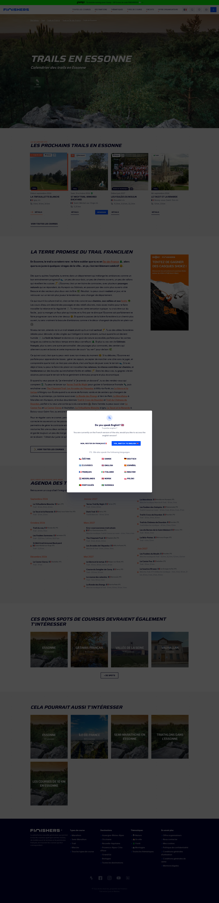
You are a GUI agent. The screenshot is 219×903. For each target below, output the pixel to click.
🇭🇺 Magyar (129, 472)
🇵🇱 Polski (129, 478)
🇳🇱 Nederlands (87, 478)
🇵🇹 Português (86, 485)
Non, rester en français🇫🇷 (93, 443)
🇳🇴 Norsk (106, 478)
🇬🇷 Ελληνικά (86, 465)
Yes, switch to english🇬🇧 (126, 443)
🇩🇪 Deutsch (130, 458)
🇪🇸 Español (130, 465)
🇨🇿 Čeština (84, 458)
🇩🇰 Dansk (106, 458)
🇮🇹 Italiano (108, 472)
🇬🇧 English (107, 465)
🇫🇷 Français (85, 472)
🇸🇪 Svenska (108, 485)
